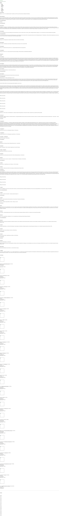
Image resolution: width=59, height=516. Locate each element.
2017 (1, 496)
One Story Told (4, 275)
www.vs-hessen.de (2, 68)
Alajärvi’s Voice (6, 408)
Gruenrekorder (1, 0)
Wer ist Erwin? (5, 286)
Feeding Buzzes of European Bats (8, 441)
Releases (2, 9)
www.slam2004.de (2, 139)
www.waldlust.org (2, 56)
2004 (1, 513)
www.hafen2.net (2, 169)
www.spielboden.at (2, 231)
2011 (0, 504)
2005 (1, 512)
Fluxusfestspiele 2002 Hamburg (5, 386)
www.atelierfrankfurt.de (2, 76)
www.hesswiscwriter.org (2, 71)
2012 (1, 503)
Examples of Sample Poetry (7, 297)
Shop (1, 6)
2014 (1, 500)
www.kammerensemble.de (3, 20)
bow (3, 375)
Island (3, 397)
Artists (2, 4)
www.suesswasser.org (2, 170)
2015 (1, 499)
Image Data (4, 308)
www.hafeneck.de (2, 236)
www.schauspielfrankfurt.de (3, 217)
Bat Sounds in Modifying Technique (8, 430)
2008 (1, 508)
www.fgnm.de (1, 118)
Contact (2, 11)
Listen (5, 419)
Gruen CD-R (1, 266)
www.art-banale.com (2, 160)
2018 (1, 495)
